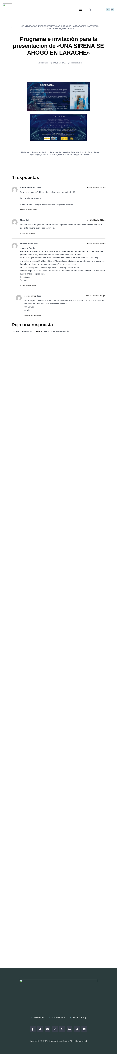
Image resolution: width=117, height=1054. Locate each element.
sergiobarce (30, 296)
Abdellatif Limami (29, 152)
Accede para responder (28, 210)
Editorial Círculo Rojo (81, 152)
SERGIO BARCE (49, 155)
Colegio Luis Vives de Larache (54, 152)
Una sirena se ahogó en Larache (74, 155)
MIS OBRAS (68, 28)
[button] (80, 9)
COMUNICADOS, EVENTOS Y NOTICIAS (40, 26)
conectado (37, 331)
